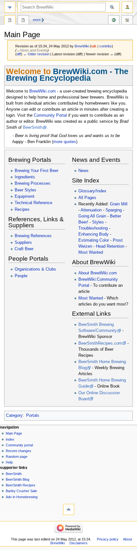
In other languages (113, 21)
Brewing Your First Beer (36, 170)
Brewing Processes (32, 183)
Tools (127, 21)
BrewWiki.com (42, 91)
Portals (32, 415)
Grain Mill (118, 204)
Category (14, 415)
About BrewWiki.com (97, 273)
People (21, 276)
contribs (105, 46)
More (37, 20)
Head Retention (110, 246)
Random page (16, 456)
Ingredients (25, 177)
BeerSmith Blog (17, 479)
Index (10, 439)
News (83, 170)
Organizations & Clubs (35, 269)
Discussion (23, 21)
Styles (98, 222)
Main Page (9, 21)
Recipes (22, 209)
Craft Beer (24, 249)
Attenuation (91, 210)
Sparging (113, 210)
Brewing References (33, 236)
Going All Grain (92, 216)
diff (19, 54)
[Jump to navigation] (9, 7)
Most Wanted (90, 252)
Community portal (19, 445)
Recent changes (18, 451)
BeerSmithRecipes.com (100, 343)
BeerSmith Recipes (20, 485)
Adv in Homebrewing (22, 497)
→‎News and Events (32, 50)
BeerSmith (32, 127)
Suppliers (23, 242)
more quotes (64, 142)
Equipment (24, 196)
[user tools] (127, 7)
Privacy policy (108, 539)
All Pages (87, 198)
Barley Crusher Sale (21, 491)
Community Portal (50, 115)
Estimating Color (93, 240)
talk (94, 46)
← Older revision (36, 54)
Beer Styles (25, 190)
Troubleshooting (93, 228)
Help (9, 462)
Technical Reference (33, 203)
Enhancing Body (93, 234)
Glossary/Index (92, 191)
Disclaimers (78, 543)
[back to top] (68, 509)
